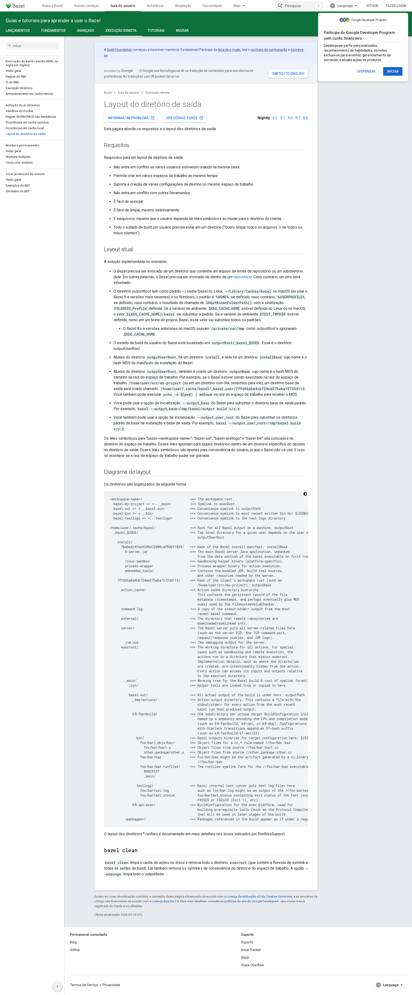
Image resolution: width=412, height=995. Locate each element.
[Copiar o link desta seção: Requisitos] (134, 146)
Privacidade (111, 985)
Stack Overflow (252, 965)
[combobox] (299, 5)
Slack (245, 957)
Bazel (108, 92)
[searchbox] (32, 46)
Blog (73, 942)
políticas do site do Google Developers (251, 901)
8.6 (305, 118)
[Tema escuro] (305, 494)
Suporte (247, 942)
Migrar (182, 30)
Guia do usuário (122, 6)
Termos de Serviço (84, 985)
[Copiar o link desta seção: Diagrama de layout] (155, 472)
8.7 (297, 118)
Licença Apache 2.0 (165, 901)
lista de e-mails (229, 50)
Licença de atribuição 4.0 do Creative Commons (259, 896)
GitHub (372, 6)
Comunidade (212, 6)
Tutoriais (156, 30)
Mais (237, 6)
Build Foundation (119, 50)
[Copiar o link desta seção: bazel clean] (142, 851)
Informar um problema (131, 118)
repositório (242, 277)
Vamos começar (86, 6)
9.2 (275, 118)
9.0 (290, 118)
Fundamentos (53, 30)
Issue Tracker (251, 950)
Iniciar (393, 71)
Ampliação (183, 6)
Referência (155, 6)
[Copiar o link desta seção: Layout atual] (138, 250)
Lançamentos (18, 30)
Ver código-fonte (185, 118)
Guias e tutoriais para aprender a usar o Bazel (53, 20)
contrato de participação (269, 50)
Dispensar (366, 71)
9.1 (282, 118)
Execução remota (121, 30)
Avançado (85, 30)
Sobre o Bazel (52, 6)
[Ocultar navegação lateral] (57, 986)
